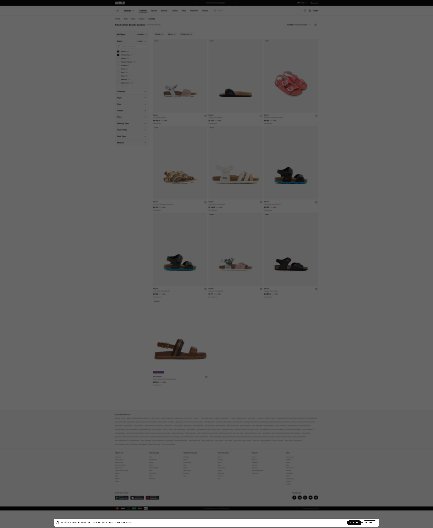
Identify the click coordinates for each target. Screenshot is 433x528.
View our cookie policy (123, 523)
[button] (216, 264)
